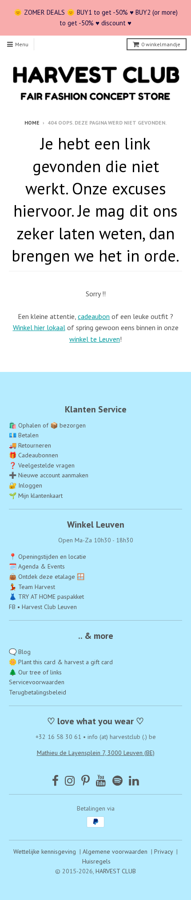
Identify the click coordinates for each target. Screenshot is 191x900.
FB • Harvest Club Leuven (43, 607)
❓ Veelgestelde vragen (42, 465)
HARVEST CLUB (116, 871)
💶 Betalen (24, 435)
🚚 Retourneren (30, 445)
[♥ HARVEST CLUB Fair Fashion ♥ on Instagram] (70, 780)
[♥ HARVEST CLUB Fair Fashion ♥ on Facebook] (55, 780)
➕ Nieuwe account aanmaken (48, 475)
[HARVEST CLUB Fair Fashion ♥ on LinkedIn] (134, 780)
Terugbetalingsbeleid (37, 692)
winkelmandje (160, 44)
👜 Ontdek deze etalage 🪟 (46, 577)
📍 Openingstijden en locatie (47, 557)
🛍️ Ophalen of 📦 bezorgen (47, 425)
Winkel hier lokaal (39, 327)
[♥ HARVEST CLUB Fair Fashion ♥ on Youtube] (101, 780)
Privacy (163, 852)
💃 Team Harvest (32, 587)
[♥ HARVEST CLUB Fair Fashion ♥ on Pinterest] (85, 780)
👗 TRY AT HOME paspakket (46, 597)
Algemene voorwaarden (115, 852)
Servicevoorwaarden (36, 682)
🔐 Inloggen (25, 485)
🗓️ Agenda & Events (37, 566)
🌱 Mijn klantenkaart (36, 496)
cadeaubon (94, 316)
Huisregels (96, 861)
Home (32, 122)
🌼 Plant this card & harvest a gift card (61, 662)
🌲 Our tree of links (35, 672)
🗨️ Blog (20, 652)
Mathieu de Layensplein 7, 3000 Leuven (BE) (96, 753)
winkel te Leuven (94, 339)
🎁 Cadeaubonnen (33, 455)
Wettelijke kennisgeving (44, 852)
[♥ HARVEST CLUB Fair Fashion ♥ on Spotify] (117, 780)
